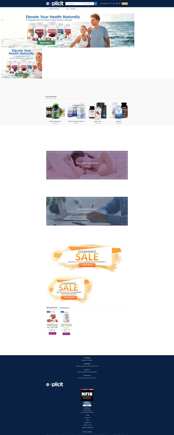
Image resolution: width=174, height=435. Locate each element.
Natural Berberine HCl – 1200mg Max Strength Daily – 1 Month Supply (52, 326)
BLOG (87, 420)
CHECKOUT (125, 3)
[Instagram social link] (88, 432)
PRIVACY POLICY (87, 425)
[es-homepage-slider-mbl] (21, 62)
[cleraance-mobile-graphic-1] (70, 289)
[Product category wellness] (119, 112)
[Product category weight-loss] (98, 112)
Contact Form (87, 408)
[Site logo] (54, 3)
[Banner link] (87, 165)
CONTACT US (87, 422)
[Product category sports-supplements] (55, 112)
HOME (87, 415)
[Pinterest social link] (91, 432)
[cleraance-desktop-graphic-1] (87, 257)
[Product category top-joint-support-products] (76, 112)
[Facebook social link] (83, 432)
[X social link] (86, 432)
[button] (52, 333)
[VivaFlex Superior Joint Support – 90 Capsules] (66, 317)
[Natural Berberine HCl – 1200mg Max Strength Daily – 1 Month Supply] (52, 317)
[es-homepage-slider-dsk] (67, 30)
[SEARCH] (95, 3)
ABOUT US (87, 417)
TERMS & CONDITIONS (87, 427)
